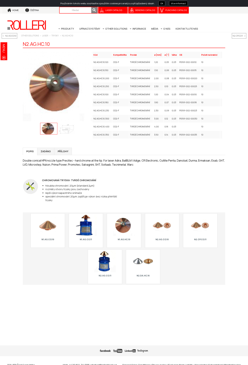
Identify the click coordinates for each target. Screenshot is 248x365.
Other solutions (30, 35)
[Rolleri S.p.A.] (26, 25)
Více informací (178, 3)
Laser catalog (113, 10)
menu (4, 48)
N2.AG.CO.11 (105, 275)
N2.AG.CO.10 (10, 35)
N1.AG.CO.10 (48, 239)
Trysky (55, 35)
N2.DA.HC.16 (143, 275)
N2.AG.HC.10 (67, 35)
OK (161, 3)
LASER (45, 35)
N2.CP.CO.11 (238, 35)
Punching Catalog (176, 10)
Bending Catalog (145, 10)
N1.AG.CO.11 (86, 239)
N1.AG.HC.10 (124, 239)
